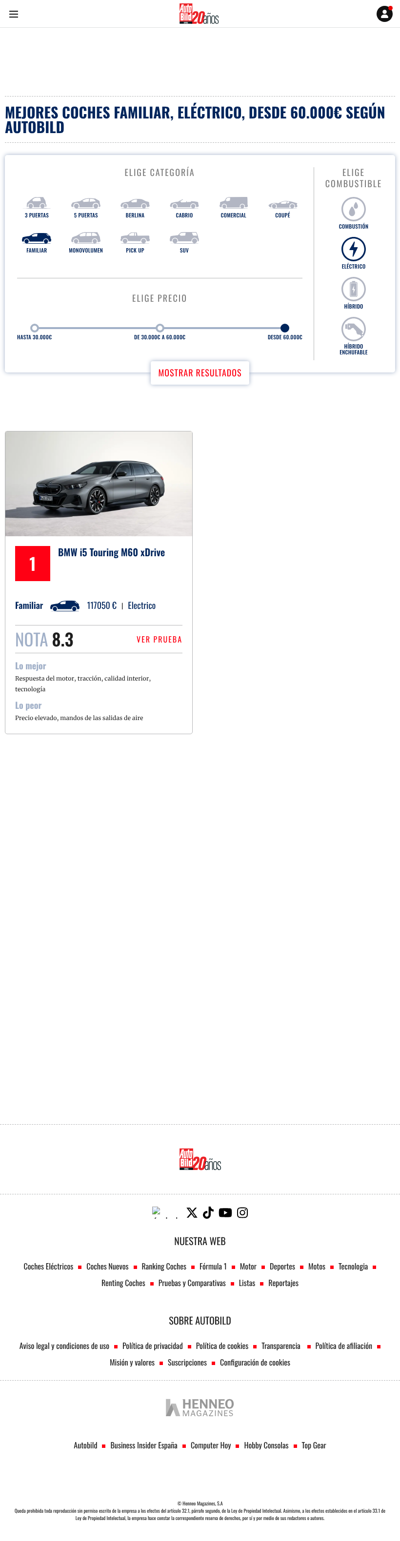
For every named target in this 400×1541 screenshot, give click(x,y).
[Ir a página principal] (199, 13)
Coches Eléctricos (49, 1266)
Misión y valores (132, 1362)
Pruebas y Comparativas (192, 1282)
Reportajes (283, 1282)
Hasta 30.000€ (34, 337)
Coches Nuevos (107, 1266)
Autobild (85, 1445)
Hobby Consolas (266, 1445)
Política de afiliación (344, 1345)
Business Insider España (143, 1445)
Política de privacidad (152, 1345)
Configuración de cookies (255, 1362)
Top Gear (314, 1445)
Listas (247, 1282)
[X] (192, 1213)
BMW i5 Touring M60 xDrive (111, 552)
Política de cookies (222, 1345)
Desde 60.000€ (285, 337)
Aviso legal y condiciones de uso (64, 1345)
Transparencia (281, 1345)
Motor (248, 1266)
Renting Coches (123, 1282)
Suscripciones (187, 1362)
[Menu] (13, 13)
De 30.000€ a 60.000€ (159, 337)
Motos (316, 1266)
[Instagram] (242, 1213)
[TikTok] (208, 1213)
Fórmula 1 (213, 1266)
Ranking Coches (164, 1266)
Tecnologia (353, 1266)
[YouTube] (225, 1213)
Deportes (282, 1266)
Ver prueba (159, 639)
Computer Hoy (211, 1445)
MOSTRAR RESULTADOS (199, 373)
